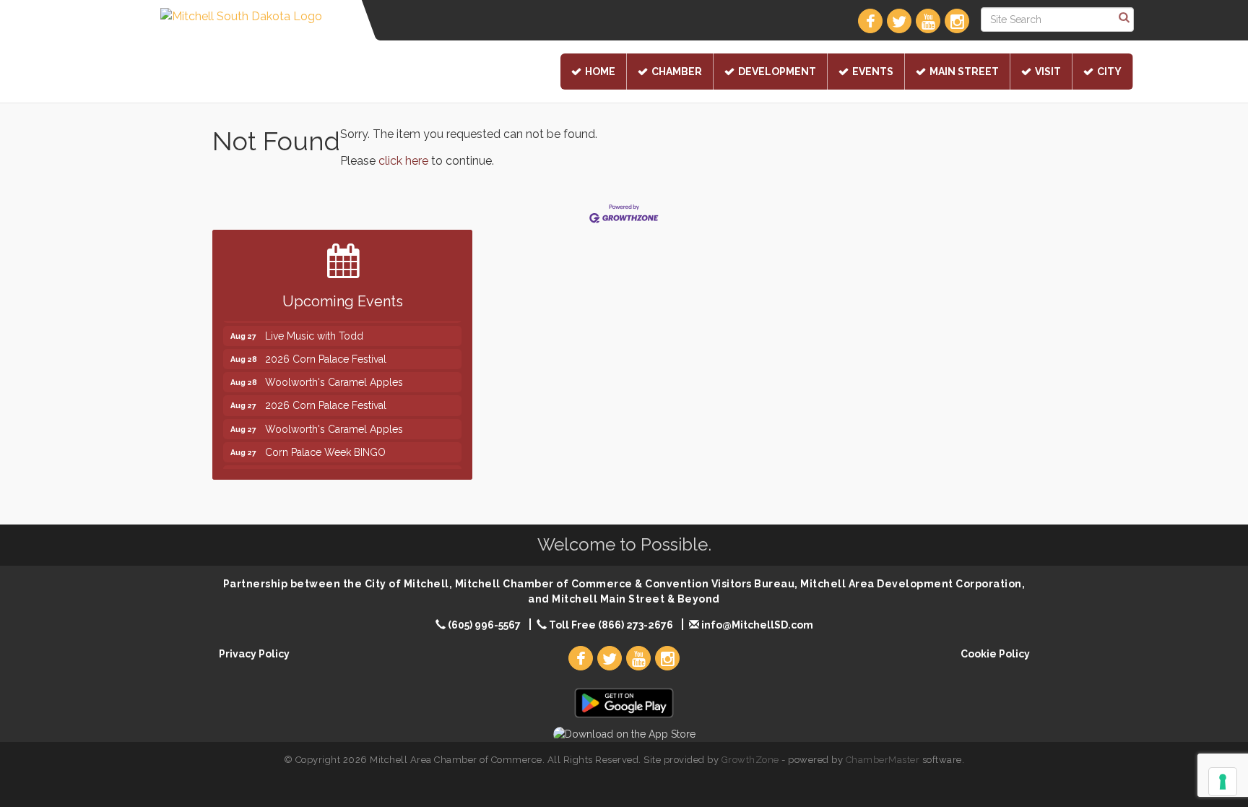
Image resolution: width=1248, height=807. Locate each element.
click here (403, 161)
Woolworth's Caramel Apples (334, 375)
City (1109, 71)
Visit (1048, 71)
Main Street (964, 71)
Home (600, 71)
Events (872, 71)
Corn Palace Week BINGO (325, 446)
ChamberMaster (883, 759)
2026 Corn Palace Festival (325, 352)
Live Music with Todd (314, 329)
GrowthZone (750, 759)
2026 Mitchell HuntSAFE (321, 469)
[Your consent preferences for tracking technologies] (1222, 781)
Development (777, 71)
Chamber (676, 71)
